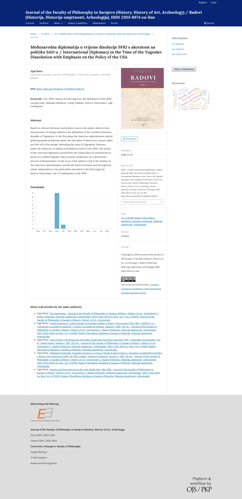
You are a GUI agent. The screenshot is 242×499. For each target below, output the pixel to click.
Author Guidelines (77, 23)
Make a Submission (184, 69)
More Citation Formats (134, 202)
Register (203, 2)
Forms (114, 23)
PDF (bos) (131, 138)
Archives (43, 23)
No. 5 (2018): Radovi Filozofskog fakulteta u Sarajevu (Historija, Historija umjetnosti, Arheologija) (102, 33)
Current (30, 23)
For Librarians (179, 54)
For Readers (178, 44)
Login (213, 2)
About (57, 23)
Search (210, 23)
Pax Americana (58, 313)
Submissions (99, 23)
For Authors (178, 49)
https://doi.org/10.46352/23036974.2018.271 (60, 88)
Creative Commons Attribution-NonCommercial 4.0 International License (141, 288)
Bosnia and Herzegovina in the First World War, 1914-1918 (81, 369)
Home (33, 33)
